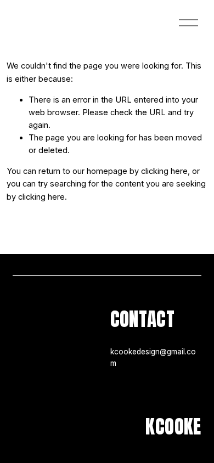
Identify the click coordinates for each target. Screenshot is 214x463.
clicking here (164, 171)
